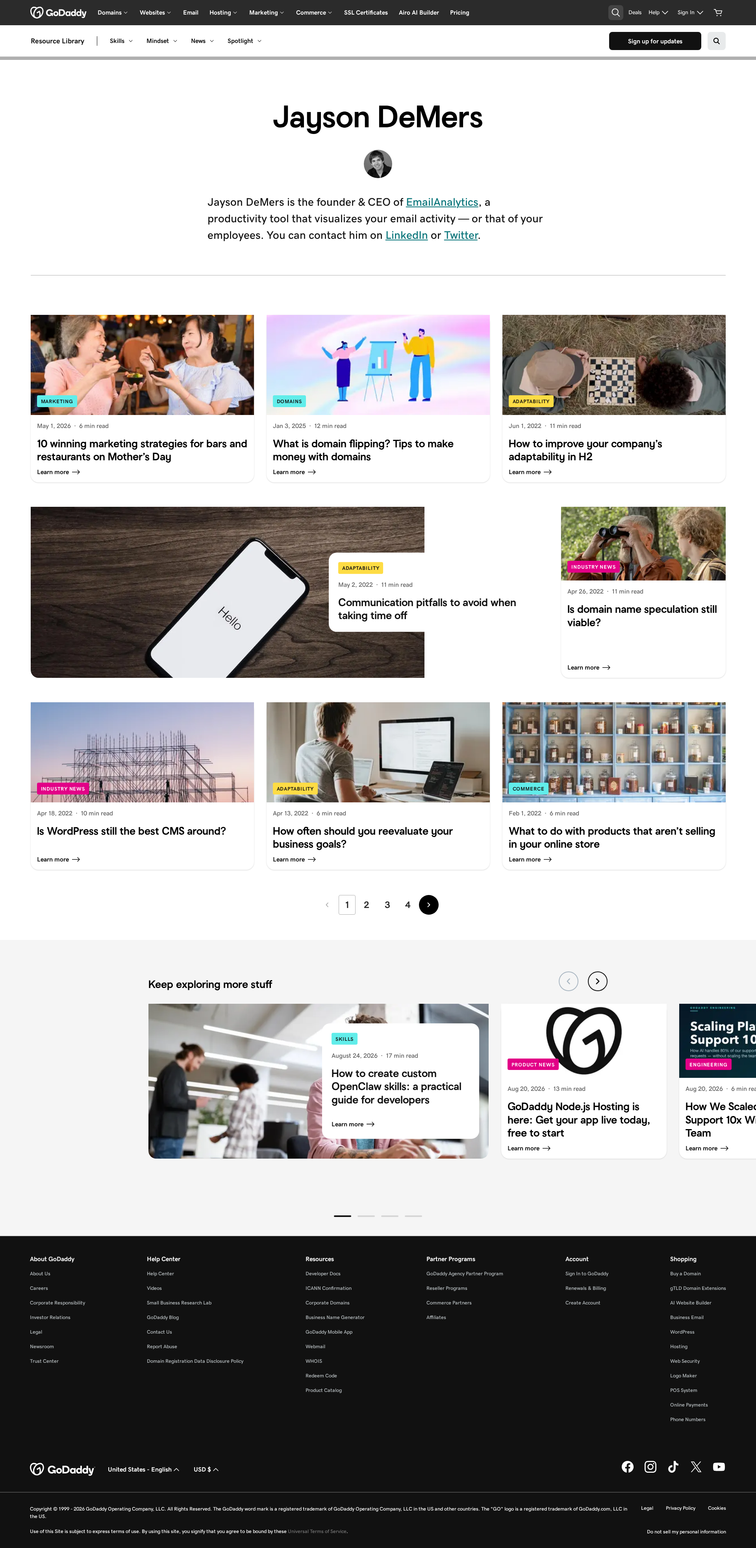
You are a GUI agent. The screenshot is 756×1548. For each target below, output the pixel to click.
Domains (289, 401)
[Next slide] (598, 981)
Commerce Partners (449, 1303)
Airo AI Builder (419, 12)
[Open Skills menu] (131, 41)
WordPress (682, 1332)
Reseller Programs (446, 1288)
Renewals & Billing (585, 1288)
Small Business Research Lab (179, 1303)
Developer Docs (323, 1273)
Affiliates (436, 1317)
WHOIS (314, 1361)
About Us (40, 1273)
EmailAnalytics (442, 202)
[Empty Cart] (718, 12)
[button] (342, 1216)
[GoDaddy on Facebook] (628, 1471)
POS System (683, 1390)
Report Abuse (162, 1346)
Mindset (157, 40)
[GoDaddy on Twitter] (696, 1471)
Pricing (459, 12)
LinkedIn (406, 235)
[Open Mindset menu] (175, 41)
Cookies (717, 1508)
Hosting (678, 1346)
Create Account (582, 1303)
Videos (154, 1288)
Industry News (593, 567)
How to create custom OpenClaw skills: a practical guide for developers (396, 1086)
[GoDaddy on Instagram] (650, 1471)
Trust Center (44, 1361)
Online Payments (689, 1405)
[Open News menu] (212, 41)
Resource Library (57, 41)
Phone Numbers (688, 1419)
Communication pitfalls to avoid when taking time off (427, 609)
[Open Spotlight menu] (259, 41)
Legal (36, 1332)
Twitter (461, 235)
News (198, 40)
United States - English (140, 1469)
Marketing (57, 401)
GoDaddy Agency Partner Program (464, 1273)
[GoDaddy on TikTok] (673, 1471)
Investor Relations (50, 1317)
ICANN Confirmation (329, 1288)
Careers (39, 1288)
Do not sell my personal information (686, 1532)
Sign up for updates (655, 41)
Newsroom (42, 1346)
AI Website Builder (691, 1303)
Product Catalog (324, 1390)
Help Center (160, 1273)
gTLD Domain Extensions (698, 1288)
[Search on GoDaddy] (717, 41)
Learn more (347, 1124)
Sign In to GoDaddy (586, 1273)
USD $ (202, 1469)
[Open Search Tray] (615, 12)
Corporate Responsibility (57, 1303)
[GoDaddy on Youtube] (719, 1471)
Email (190, 12)
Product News (533, 1065)
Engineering (708, 1065)
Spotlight (240, 40)
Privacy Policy (680, 1508)
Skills (117, 40)
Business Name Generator (335, 1317)
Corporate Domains (328, 1303)
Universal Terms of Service (317, 1531)
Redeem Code (321, 1376)
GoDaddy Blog (163, 1317)
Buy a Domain (685, 1273)
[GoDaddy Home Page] (62, 1469)
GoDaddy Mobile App (329, 1332)
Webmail (315, 1346)
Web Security (685, 1361)
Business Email (687, 1317)
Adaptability (531, 401)
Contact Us (159, 1332)
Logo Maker (683, 1376)
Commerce (529, 789)
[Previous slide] (568, 981)
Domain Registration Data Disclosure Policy (195, 1361)
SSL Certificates (366, 12)
